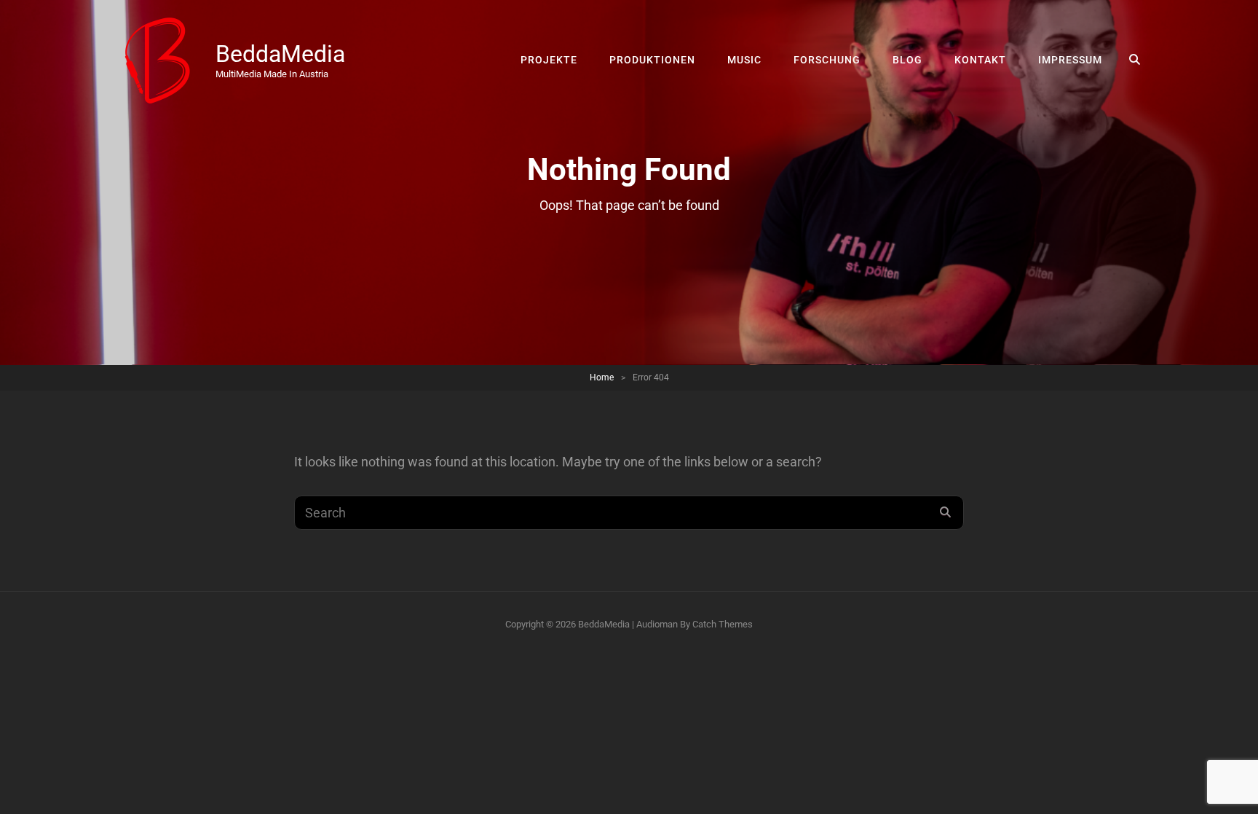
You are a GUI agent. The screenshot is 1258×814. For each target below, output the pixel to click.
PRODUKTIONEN (652, 60)
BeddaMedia (280, 54)
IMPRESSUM (1070, 60)
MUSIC (744, 60)
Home (602, 377)
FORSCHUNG (827, 60)
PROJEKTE (549, 60)
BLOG (907, 60)
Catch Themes (722, 624)
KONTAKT (980, 60)
